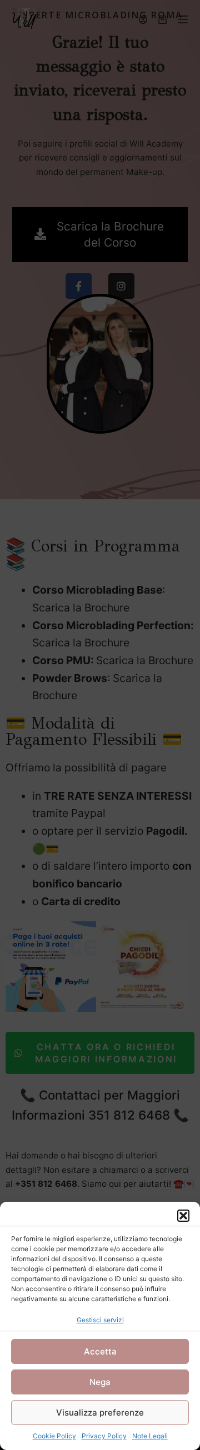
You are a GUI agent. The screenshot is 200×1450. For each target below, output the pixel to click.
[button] (183, 1215)
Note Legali (150, 1436)
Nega (100, 1382)
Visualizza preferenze (100, 1412)
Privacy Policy (104, 1436)
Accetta (100, 1351)
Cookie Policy (54, 1436)
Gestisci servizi (100, 1320)
